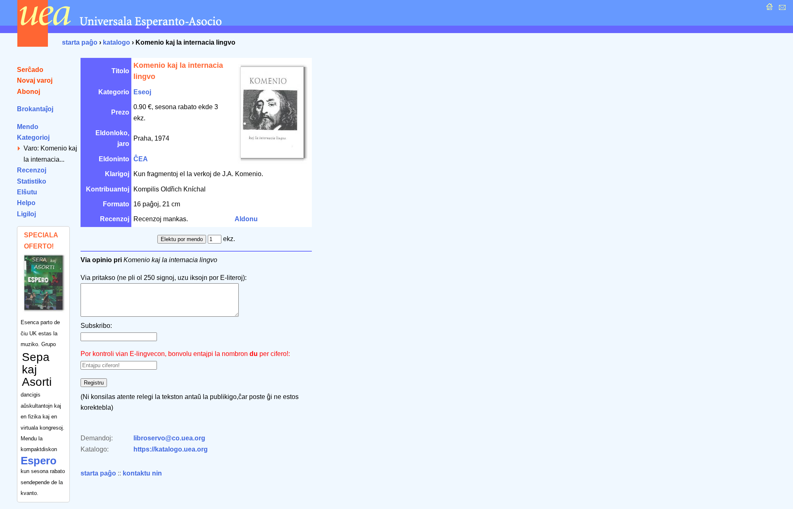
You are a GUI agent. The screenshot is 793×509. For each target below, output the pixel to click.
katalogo (116, 42)
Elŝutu (27, 192)
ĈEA (140, 158)
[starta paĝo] (768, 8)
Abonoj (28, 91)
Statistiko (31, 181)
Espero (39, 460)
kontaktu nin (142, 473)
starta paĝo (79, 42)
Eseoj (142, 92)
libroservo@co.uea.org (169, 438)
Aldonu (246, 218)
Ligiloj (26, 213)
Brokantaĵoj (35, 108)
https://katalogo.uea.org (170, 449)
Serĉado (30, 69)
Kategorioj (33, 137)
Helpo (26, 202)
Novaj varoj (34, 80)
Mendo (27, 126)
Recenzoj (31, 170)
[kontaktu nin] (781, 8)
